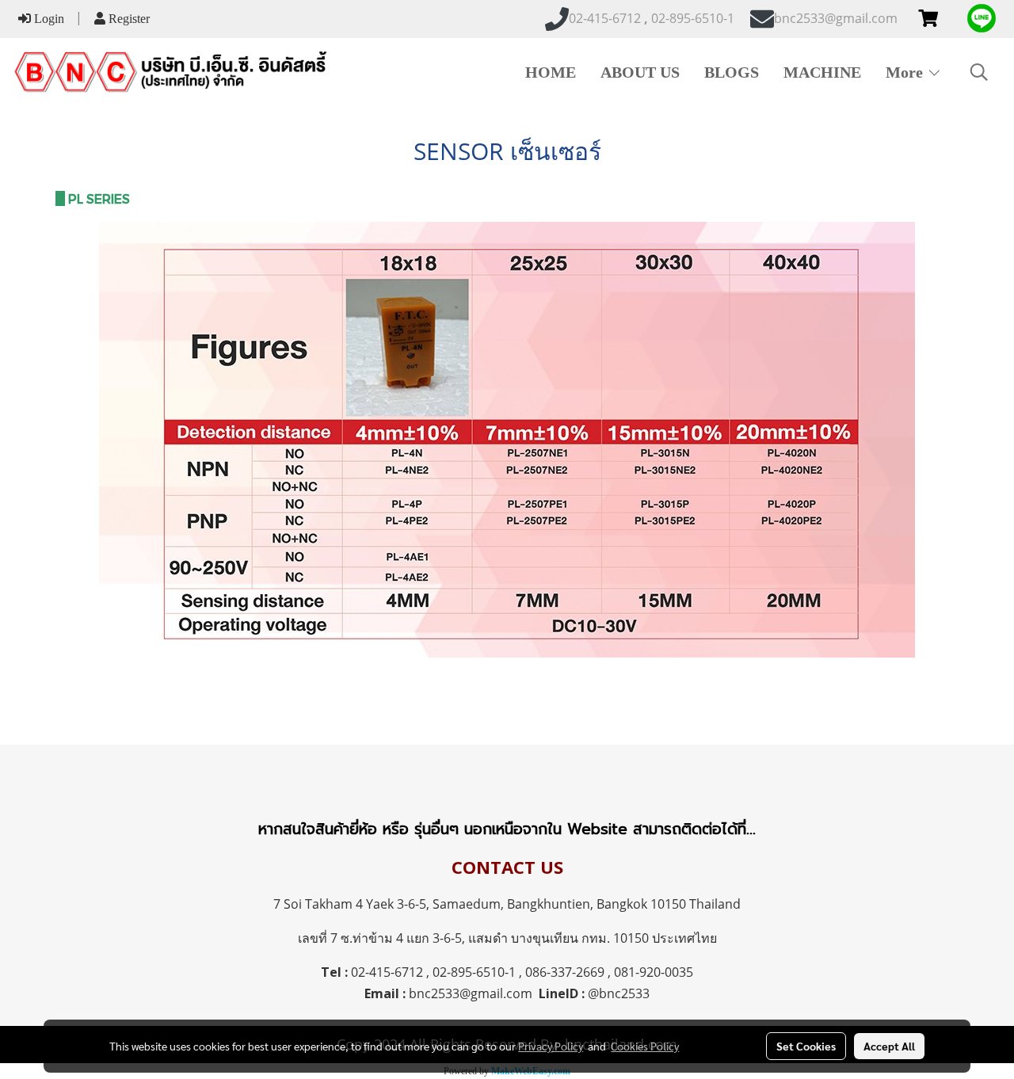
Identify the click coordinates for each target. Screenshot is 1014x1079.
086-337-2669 (564, 972)
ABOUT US (640, 72)
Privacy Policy (550, 1046)
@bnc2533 (619, 993)
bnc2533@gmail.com (470, 993)
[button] (979, 72)
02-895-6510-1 (474, 972)
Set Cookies (806, 1046)
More (906, 72)
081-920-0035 (653, 972)
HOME (550, 72)
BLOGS (731, 72)
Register (127, 18)
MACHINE (822, 72)
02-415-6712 (387, 972)
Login (47, 18)
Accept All (889, 1046)
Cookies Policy (645, 1046)
